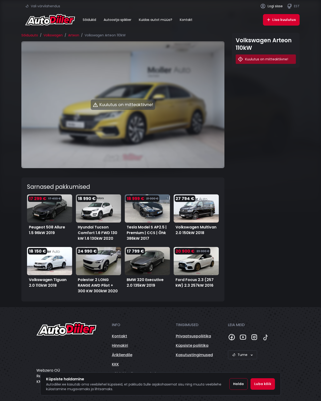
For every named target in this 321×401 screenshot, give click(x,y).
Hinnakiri (120, 345)
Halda (238, 384)
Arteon (73, 35)
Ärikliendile (122, 355)
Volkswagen (53, 35)
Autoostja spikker (117, 19)
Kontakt (186, 19)
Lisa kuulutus (284, 19)
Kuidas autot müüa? (155, 19)
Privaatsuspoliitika (193, 336)
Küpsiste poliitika (192, 345)
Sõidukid (89, 19)
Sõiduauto (29, 35)
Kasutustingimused (194, 355)
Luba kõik (262, 384)
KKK (115, 364)
